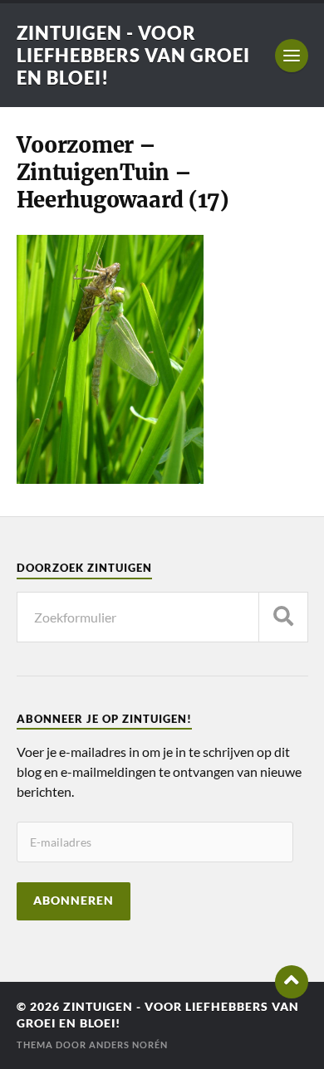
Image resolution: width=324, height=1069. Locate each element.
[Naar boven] (291, 981)
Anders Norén (128, 1044)
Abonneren (73, 900)
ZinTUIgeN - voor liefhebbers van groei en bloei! (133, 55)
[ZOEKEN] (283, 617)
